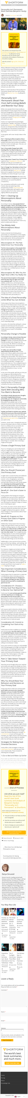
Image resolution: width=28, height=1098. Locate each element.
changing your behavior (15, 161)
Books (5, 840)
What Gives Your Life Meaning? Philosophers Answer (12, 848)
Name (3, 1012)
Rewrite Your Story (13, 93)
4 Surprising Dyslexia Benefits (20, 920)
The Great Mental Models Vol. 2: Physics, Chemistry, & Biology (12, 923)
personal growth (18, 187)
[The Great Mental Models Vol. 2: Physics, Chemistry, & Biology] (13, 909)
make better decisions (7, 749)
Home (3, 1075)
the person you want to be (10, 418)
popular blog (12, 125)
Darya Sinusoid (13, 15)
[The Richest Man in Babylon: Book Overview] (20, 944)
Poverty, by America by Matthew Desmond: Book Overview (5, 922)
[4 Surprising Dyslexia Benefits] (20, 909)
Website (3, 1028)
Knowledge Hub (5, 1083)
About (3, 1080)
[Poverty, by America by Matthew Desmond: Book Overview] (5, 909)
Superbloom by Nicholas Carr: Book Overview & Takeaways (5, 958)
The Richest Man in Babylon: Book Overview (20, 957)
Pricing (3, 1078)
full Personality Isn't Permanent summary (12, 811)
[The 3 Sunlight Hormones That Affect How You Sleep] (13, 944)
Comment (4, 990)
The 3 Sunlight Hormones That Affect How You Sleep (12, 958)
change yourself (17, 117)
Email (3, 1021)
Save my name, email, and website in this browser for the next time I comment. (12, 1036)
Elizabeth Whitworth (5, 930)
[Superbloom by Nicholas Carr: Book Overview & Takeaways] (5, 944)
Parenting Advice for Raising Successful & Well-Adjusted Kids (12, 857)
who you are (17, 170)
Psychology (11, 840)
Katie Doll (13, 965)
